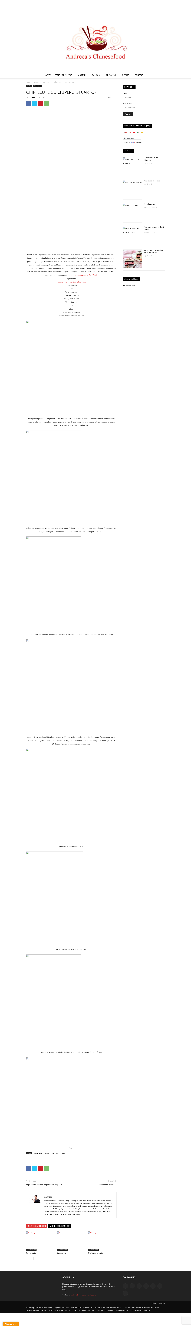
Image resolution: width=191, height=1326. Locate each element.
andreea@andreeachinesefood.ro (83, 1295)
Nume (125, 93)
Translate (138, 142)
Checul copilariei (150, 204)
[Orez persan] (71, 1241)
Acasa (48, 75)
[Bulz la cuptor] (40, 1241)
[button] (162, 75)
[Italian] (138, 132)
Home (28, 82)
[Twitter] (154, 2)
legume (47, 1153)
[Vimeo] (159, 2)
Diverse (125, 75)
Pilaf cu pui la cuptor (95, 1253)
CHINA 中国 (111, 75)
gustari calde (38, 1153)
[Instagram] (141, 2)
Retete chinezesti (63, 75)
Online (129, 286)
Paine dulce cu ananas (152, 181)
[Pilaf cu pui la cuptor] (102, 1241)
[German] (134, 132)
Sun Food (55, 1153)
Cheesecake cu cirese (107, 1185)
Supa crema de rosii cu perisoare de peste (44, 1185)
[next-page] (32, 1258)
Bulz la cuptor (31, 1253)
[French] (130, 132)
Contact (162, 1303)
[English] (125, 132)
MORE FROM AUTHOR (60, 1226)
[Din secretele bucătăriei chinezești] (95, 38)
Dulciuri (96, 75)
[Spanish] (142, 132)
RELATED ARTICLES (36, 1226)
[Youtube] (163, 2)
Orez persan (61, 1253)
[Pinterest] (150, 2)
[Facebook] (137, 2)
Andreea (31, 97)
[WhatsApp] (46, 103)
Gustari (82, 75)
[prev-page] (27, 1258)
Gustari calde (46, 82)
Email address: (127, 103)
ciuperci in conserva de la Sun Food (82, 275)
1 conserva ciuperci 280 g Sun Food (71, 281)
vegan (63, 1153)
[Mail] (146, 2)
